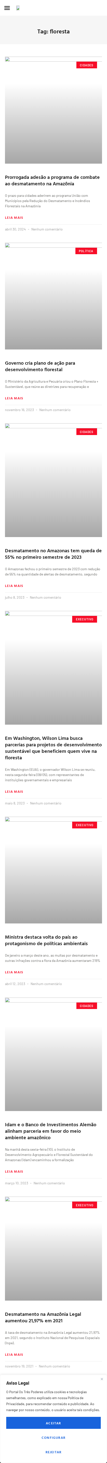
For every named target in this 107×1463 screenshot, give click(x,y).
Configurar (53, 1437)
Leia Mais (14, 217)
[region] (53, 1419)
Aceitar (53, 1423)
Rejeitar (54, 1452)
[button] (7, 7)
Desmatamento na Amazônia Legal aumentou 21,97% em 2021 (43, 1317)
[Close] (102, 1379)
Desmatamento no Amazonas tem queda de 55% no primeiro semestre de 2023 (53, 554)
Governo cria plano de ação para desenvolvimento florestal (40, 366)
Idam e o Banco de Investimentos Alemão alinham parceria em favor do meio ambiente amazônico (50, 1131)
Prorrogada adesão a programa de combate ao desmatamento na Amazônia (52, 180)
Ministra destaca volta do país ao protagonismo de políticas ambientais (46, 940)
